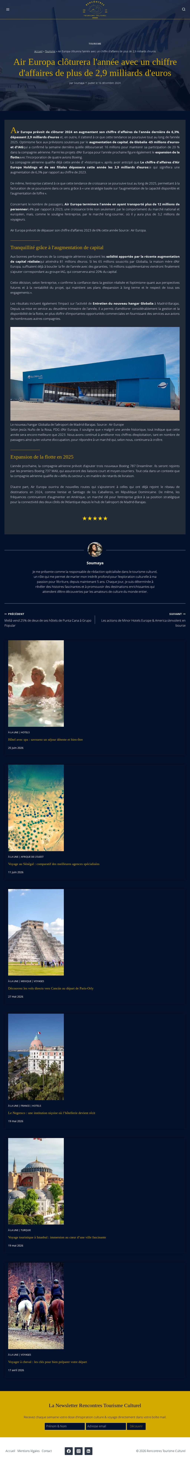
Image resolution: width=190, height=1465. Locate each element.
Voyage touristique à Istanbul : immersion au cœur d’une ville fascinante (57, 1237)
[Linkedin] (89, 1451)
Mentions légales (28, 1451)
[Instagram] (79, 1451)
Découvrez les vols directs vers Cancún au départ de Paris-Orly (51, 988)
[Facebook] (69, 1451)
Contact (47, 1451)
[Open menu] (7, 9)
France (25, 1105)
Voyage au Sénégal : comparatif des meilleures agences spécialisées (53, 864)
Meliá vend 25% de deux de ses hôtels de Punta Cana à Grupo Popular (47, 620)
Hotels (25, 732)
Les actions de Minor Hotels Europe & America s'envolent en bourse (143, 620)
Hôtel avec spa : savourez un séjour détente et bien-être (45, 739)
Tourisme (95, 43)
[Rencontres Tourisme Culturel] (95, 9)
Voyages (39, 981)
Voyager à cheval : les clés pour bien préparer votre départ (47, 1362)
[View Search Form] (184, 9)
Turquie (26, 1230)
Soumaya (79, 83)
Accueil (38, 51)
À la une (13, 732)
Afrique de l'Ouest (32, 856)
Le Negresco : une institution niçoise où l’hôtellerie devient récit (51, 1113)
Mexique (26, 981)
